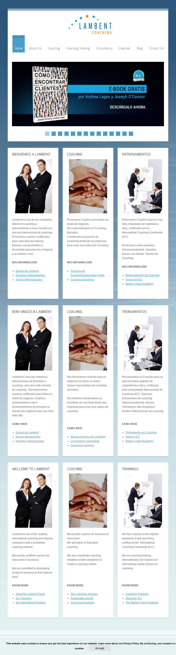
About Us (35, 48)
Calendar (124, 48)
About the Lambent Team (30, 594)
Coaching (54, 48)
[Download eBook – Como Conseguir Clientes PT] (88, 94)
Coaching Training (78, 48)
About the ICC (134, 598)
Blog (140, 48)
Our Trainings (24, 598)
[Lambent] (90, 33)
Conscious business (82, 279)
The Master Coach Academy (142, 602)
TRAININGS (130, 469)
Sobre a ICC (133, 436)
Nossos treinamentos (28, 436)
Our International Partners (31, 602)
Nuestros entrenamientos (30, 275)
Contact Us (156, 48)
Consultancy (104, 48)
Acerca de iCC (134, 279)
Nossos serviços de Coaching (88, 436)
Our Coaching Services (84, 594)
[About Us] (33, 186)
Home (19, 48)
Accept (99, 648)
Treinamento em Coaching (141, 432)
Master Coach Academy (139, 283)
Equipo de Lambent (27, 271)
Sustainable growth (93, 275)
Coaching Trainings (137, 594)
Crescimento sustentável (85, 441)
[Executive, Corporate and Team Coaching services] (88, 186)
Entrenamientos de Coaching (143, 275)
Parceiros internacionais (30, 441)
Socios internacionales (29, 279)
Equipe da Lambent (27, 432)
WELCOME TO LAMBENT (31, 469)
